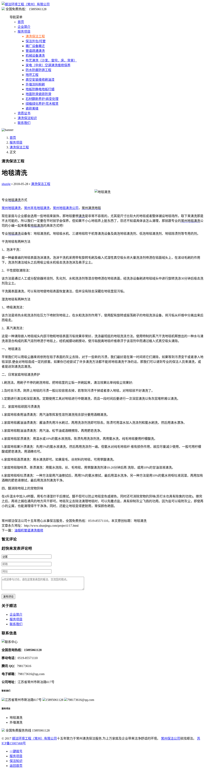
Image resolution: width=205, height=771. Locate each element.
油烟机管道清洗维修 (28, 530)
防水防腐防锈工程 (38, 70)
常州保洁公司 (170, 738)
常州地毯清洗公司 (65, 208)
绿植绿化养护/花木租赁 (42, 103)
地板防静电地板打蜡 (40, 89)
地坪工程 (32, 74)
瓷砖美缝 (32, 108)
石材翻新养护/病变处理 (42, 99)
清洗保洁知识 (27, 118)
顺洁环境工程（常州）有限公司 (34, 738)
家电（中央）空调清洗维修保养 (48, 65)
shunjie (6, 184)
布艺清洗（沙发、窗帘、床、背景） (51, 60)
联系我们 (24, 123)
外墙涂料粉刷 (35, 84)
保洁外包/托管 (36, 41)
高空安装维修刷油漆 (40, 79)
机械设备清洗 (35, 55)
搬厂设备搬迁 (35, 46)
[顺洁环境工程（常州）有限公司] (26, 4)
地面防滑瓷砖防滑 (38, 94)
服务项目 (24, 31)
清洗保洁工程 (35, 36)
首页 (21, 22)
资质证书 (24, 113)
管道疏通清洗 (35, 50)
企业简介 (24, 26)
